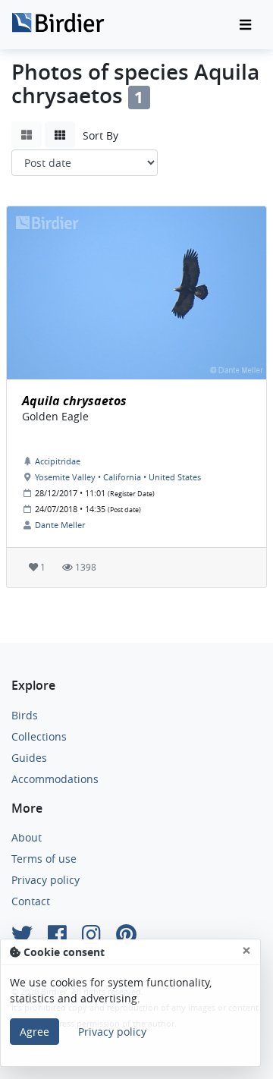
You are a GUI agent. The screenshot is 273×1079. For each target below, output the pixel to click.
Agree (34, 1031)
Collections (39, 736)
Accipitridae (57, 461)
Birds (24, 715)
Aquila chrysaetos (74, 400)
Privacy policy (45, 880)
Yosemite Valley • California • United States (118, 477)
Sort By (100, 135)
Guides (29, 757)
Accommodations (55, 779)
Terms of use (44, 858)
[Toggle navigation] (245, 25)
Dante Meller (60, 524)
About (26, 837)
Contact (30, 901)
